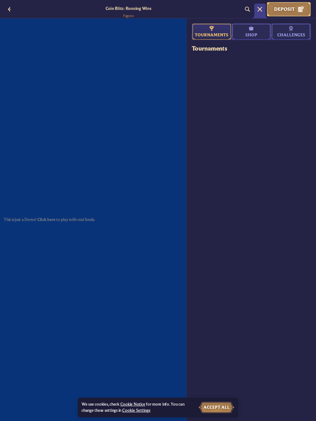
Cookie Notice (132, 404)
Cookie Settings (136, 410)
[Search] (247, 9)
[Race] (259, 9)
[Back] (9, 9)
